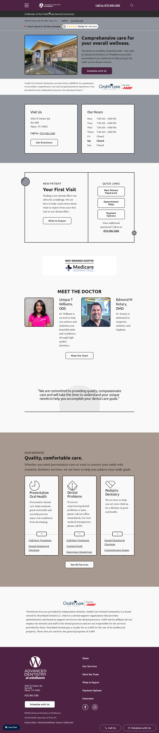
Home (85, 658)
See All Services (79, 564)
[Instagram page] (95, 707)
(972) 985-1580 (77, 21)
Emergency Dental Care (79, 551)
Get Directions (44, 142)
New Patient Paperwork (111, 191)
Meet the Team (79, 355)
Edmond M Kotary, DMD (124, 303)
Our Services (89, 666)
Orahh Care (68, 722)
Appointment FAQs (111, 203)
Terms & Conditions (46, 722)
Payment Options (111, 214)
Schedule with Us (97, 70)
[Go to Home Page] (50, 5)
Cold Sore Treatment (40, 540)
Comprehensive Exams (116, 550)
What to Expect (57, 220)
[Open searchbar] (131, 5)
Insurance (88, 698)
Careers (59, 722)
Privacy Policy (31, 722)
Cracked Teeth (74, 546)
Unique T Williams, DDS (66, 303)
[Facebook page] (85, 707)
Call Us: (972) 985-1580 (108, 5)
